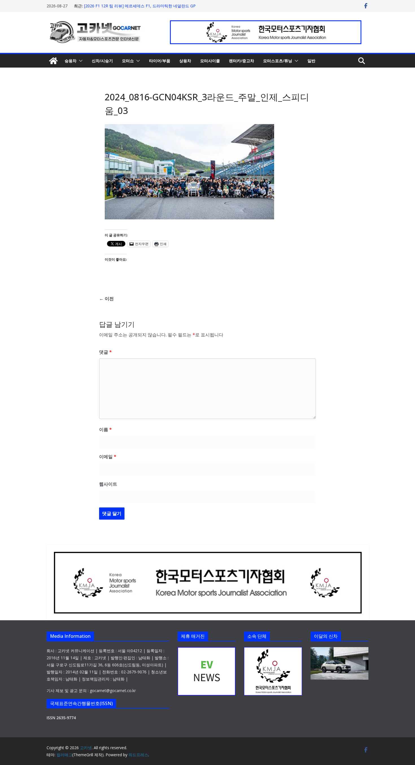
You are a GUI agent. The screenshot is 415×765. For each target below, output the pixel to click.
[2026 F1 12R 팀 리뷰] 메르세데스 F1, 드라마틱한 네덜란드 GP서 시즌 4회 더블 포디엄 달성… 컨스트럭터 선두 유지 (140, 8)
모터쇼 (128, 60)
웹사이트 (108, 484)
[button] (80, 61)
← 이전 (106, 298)
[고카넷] (53, 61)
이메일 (107, 456)
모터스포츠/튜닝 (277, 60)
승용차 (71, 60)
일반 (311, 60)
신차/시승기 (102, 60)
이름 (105, 429)
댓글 (105, 352)
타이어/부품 (159, 60)
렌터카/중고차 (241, 60)
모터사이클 (210, 60)
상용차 (185, 60)
